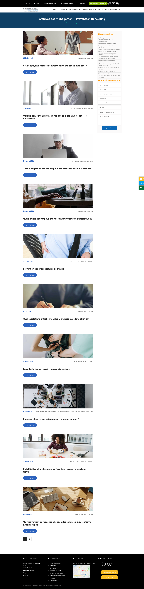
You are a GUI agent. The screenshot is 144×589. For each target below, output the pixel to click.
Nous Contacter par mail (109, 572)
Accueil (55, 9)
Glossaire (58, 585)
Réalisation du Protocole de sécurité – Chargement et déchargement (109, 57)
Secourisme (53, 580)
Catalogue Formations (99, 3)
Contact (82, 3)
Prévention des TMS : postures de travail (43, 269)
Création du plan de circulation (107, 71)
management (76, 23)
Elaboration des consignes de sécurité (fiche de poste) (109, 64)
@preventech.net (50, 3)
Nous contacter (113, 9)
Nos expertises (73, 9)
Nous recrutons (109, 577)
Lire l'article (30, 72)
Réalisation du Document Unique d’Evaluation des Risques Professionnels (109, 48)
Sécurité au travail (55, 563)
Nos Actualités (102, 9)
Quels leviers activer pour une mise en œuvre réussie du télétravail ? (57, 218)
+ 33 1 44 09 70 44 (33, 3)
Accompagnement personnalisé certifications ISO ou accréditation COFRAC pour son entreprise (108, 53)
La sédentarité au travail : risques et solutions (46, 369)
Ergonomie (53, 565)
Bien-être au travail (55, 570)
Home (68, 23)
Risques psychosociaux (56, 573)
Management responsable (57, 575)
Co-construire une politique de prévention (107, 61)
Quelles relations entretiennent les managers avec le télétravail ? (56, 319)
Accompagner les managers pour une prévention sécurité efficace (57, 168)
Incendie (52, 578)
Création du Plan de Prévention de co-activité (109, 68)
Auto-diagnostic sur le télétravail (107, 43)
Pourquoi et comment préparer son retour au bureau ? (51, 419)
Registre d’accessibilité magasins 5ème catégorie (109, 76)
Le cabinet (62, 9)
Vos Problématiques (88, 9)
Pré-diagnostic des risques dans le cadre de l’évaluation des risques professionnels (109, 39)
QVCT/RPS (53, 568)
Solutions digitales (68, 3)
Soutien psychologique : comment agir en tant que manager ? (55, 65)
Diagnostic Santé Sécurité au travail (108, 46)
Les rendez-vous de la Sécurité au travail (109, 73)
